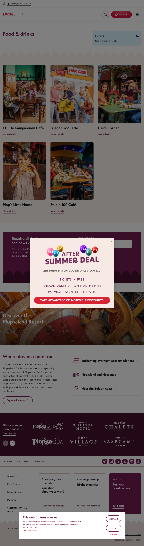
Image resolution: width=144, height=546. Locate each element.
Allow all (113, 519)
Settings (113, 535)
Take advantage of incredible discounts (72, 300)
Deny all (114, 528)
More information (30, 530)
